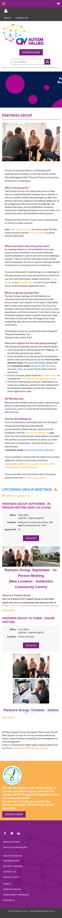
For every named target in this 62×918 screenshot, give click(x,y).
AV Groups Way (36, 232)
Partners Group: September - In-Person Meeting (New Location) (26, 505)
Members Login (11, 860)
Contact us (22, 18)
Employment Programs (16, 894)
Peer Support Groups (21, 229)
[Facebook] (5, 833)
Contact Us (9, 871)
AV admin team (26, 282)
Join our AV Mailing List (37, 432)
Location (11, 522)
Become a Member (13, 866)
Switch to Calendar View (18, 495)
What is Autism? (11, 842)
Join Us (7, 18)
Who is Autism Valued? (15, 847)
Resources (9, 900)
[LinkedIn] (18, 833)
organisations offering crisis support (30, 747)
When (13, 515)
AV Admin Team (49, 375)
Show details (8, 610)
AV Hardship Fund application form (38, 378)
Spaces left (10, 529)
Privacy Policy (11, 877)
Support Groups (12, 889)
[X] (11, 833)
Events (7, 884)
